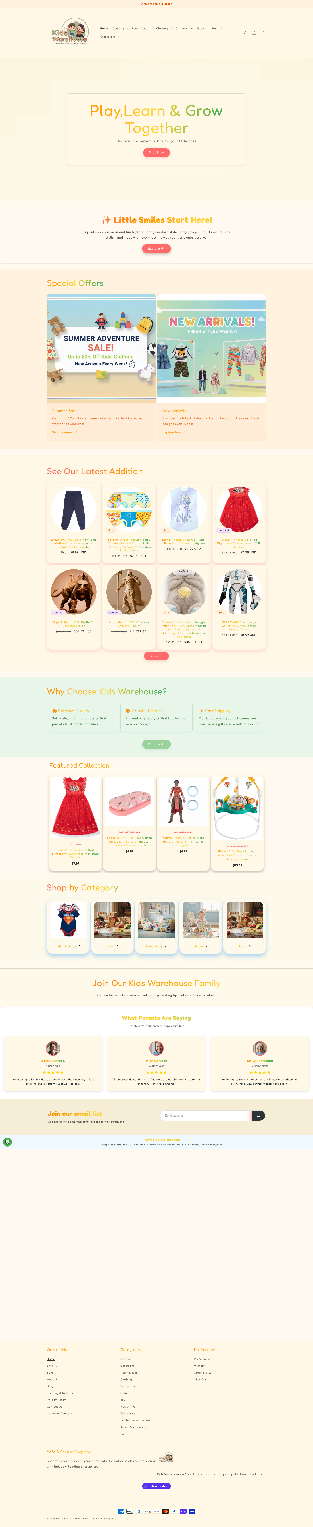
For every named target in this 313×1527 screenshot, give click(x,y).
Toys (110, 946)
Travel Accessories (133, 1427)
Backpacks (127, 1386)
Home (51, 1359)
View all (156, 656)
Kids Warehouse (65, 1518)
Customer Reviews (59, 1413)
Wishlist (199, 1365)
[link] (75, 823)
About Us (53, 1379)
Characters (127, 1413)
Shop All (52, 1365)
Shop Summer (62, 432)
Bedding (154, 946)
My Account (202, 1359)
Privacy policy (108, 1518)
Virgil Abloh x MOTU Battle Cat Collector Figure (74, 623)
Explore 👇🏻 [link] (156, 744)
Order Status (203, 1372)
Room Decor (128, 1372)
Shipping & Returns (60, 1393)
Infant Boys (65, 946)
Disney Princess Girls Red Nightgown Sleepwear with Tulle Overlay (239, 543)
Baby (198, 946)
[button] (119, 28)
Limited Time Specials (135, 1420)
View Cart (201, 1379)
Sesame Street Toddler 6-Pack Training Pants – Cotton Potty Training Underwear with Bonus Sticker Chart (129, 545)
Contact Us (54, 1406)
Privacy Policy (56, 1399)
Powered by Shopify (86, 1518)
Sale (50, 1372)
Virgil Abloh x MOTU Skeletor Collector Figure (128, 623)
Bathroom (127, 1365)
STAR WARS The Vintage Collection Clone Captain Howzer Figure (239, 625)
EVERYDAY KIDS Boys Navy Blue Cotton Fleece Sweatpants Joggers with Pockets (73, 543)
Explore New (172, 432)
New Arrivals (129, 1406)
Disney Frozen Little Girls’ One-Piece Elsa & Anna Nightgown (184, 541)
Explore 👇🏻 (156, 248)
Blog (50, 1386)
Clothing (126, 1379)
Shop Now (156, 152)
